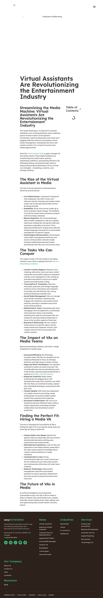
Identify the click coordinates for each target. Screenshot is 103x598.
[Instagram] (10, 542)
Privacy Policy (21, 595)
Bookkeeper (43, 548)
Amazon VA (43, 545)
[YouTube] (20, 542)
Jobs (6, 572)
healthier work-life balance (42, 374)
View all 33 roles (45, 554)
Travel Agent (44, 551)
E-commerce (65, 530)
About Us (7, 566)
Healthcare (64, 534)
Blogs (6, 585)
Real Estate (64, 524)
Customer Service (87, 533)
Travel (62, 527)
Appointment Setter (46, 538)
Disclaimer (32, 595)
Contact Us (8, 569)
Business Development (89, 529)
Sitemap (51, 595)
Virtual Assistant (45, 524)
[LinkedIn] (6, 542)
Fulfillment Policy (9, 595)
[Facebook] (15, 542)
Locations (7, 575)
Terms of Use (42, 595)
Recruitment (85, 539)
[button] (94, 6)
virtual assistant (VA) (35, 153)
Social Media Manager (47, 541)
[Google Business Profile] (25, 542)
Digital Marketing (87, 536)
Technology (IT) (87, 542)
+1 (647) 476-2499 (10, 537)
